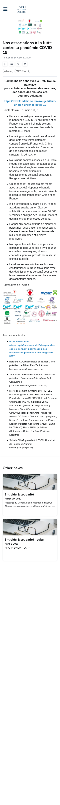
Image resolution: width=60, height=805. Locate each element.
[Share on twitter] (18, 64)
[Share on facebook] (5, 64)
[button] (5, 9)
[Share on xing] (25, 64)
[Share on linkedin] (11, 64)
